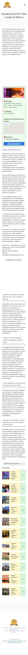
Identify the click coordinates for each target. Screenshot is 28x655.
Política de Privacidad (12, 640)
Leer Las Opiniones (13, 139)
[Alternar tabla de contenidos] (22, 463)
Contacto (19, 642)
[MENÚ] (25, 4)
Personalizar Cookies (12, 642)
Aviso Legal (4, 640)
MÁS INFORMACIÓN (14, 143)
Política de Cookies (22, 640)
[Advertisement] (14, 71)
